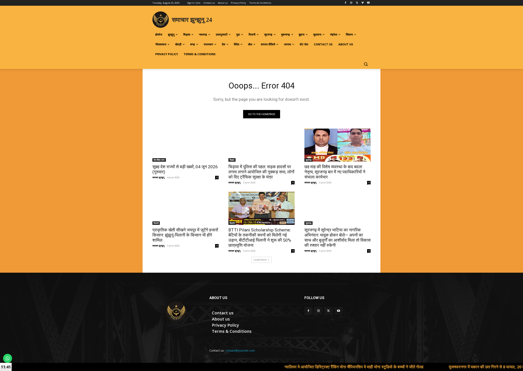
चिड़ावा (232, 159)
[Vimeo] (362, 3)
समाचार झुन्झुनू (158, 177)
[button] (366, 64)
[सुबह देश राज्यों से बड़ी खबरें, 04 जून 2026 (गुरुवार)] (185, 145)
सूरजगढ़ (308, 159)
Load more (260, 259)
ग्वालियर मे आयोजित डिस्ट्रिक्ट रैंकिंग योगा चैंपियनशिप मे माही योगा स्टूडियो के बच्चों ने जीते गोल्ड (332, 367)
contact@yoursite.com (240, 350)
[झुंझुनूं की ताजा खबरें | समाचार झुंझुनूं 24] (176, 312)
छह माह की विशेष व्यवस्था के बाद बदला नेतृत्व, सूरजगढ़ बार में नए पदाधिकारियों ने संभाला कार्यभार (334, 171)
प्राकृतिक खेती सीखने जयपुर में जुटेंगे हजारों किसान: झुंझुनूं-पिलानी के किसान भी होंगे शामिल (185, 235)
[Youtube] (368, 3)
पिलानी (156, 223)
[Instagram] (351, 3)
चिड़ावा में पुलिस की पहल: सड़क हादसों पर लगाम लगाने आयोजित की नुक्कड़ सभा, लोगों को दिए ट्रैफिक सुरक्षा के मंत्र (261, 171)
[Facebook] (345, 3)
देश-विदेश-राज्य (159, 159)
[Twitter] (357, 3)
